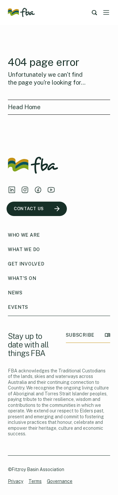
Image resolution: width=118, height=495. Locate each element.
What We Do (24, 249)
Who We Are (24, 235)
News (15, 292)
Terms (35, 481)
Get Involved (26, 264)
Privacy (15, 481)
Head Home (24, 107)
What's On (22, 278)
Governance (59, 481)
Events (18, 307)
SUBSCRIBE (80, 335)
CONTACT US (29, 208)
